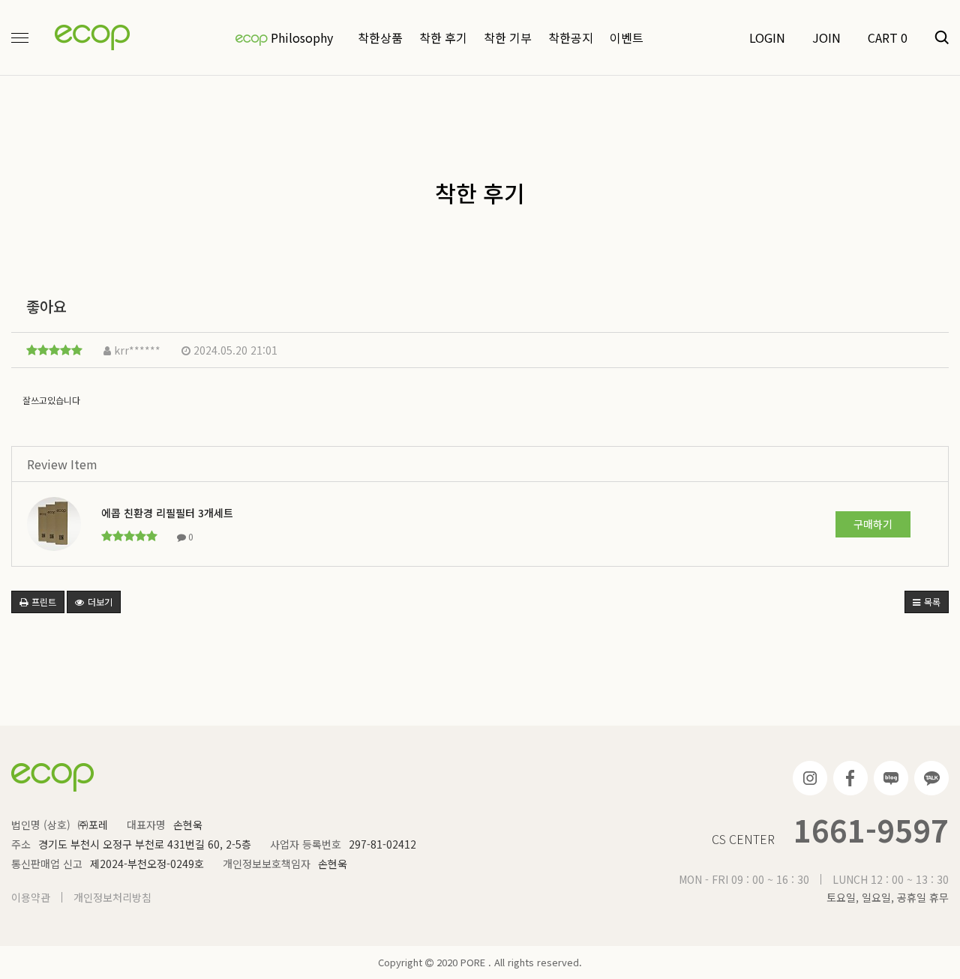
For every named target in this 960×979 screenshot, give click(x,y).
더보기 (99, 601)
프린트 (42, 601)
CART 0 (888, 37)
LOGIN (767, 37)
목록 (931, 601)
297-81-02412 (382, 844)
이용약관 (30, 897)
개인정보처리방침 (113, 897)
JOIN (826, 37)
